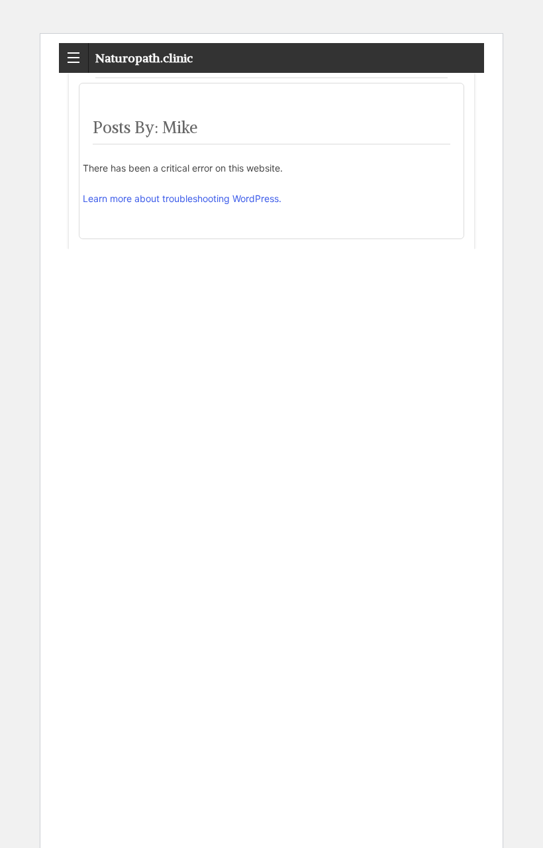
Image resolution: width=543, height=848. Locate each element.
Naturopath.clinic (144, 58)
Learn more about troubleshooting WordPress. (182, 198)
